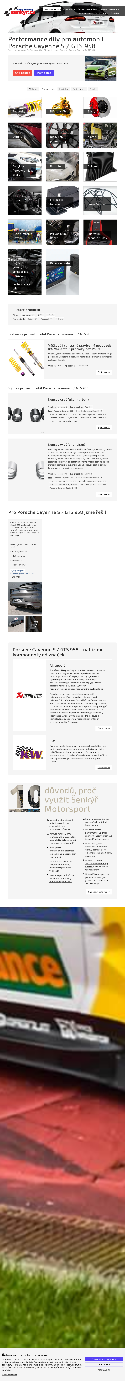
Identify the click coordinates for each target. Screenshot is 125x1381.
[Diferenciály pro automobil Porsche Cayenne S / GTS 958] (62, 107)
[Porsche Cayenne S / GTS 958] (100, 68)
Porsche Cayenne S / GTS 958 (63, 414)
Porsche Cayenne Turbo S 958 (63, 421)
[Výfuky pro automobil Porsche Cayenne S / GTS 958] (25, 135)
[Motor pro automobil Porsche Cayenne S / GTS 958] (100, 135)
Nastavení (104, 1369)
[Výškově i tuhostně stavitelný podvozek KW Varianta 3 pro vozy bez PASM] (26, 359)
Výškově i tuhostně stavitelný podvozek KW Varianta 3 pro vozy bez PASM (79, 347)
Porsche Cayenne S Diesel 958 (92, 414)
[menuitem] (52, 9)
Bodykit (32, 319)
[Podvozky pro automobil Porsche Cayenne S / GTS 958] (25, 107)
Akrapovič (28, 315)
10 (27, 795)
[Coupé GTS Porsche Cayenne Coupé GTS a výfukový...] (25, 598)
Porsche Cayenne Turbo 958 (93, 417)
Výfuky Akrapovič (17, 571)
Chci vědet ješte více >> (99, 891)
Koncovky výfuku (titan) (66, 444)
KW (40, 315)
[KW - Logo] (29, 752)
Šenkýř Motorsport (16, 50)
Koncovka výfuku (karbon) (68, 399)
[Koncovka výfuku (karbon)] (26, 414)
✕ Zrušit (50, 315)
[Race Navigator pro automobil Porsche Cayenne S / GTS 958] (62, 272)
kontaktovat (62, 63)
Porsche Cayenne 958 (63, 411)
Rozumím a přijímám (104, 1359)
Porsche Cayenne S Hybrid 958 (63, 417)
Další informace (9, 1374)
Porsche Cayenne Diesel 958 (89, 411)
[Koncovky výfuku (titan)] (26, 470)
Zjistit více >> (104, 372)
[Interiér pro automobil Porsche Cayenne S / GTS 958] (25, 200)
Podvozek (46, 319)
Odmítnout (104, 1364)
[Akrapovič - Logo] (29, 695)
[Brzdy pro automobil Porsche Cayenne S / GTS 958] (100, 107)
